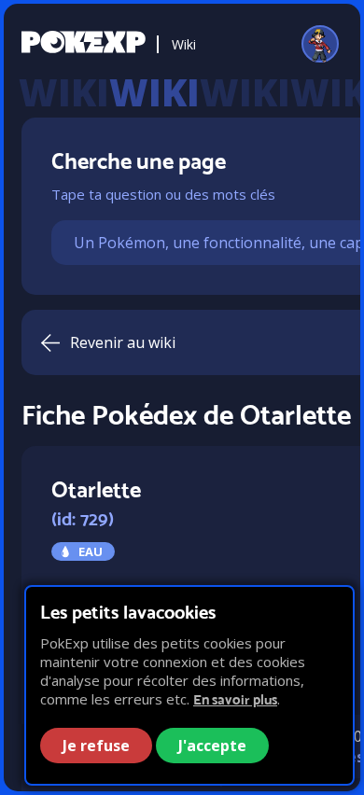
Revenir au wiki (122, 342)
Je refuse (96, 745)
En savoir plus (235, 699)
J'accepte (212, 745)
